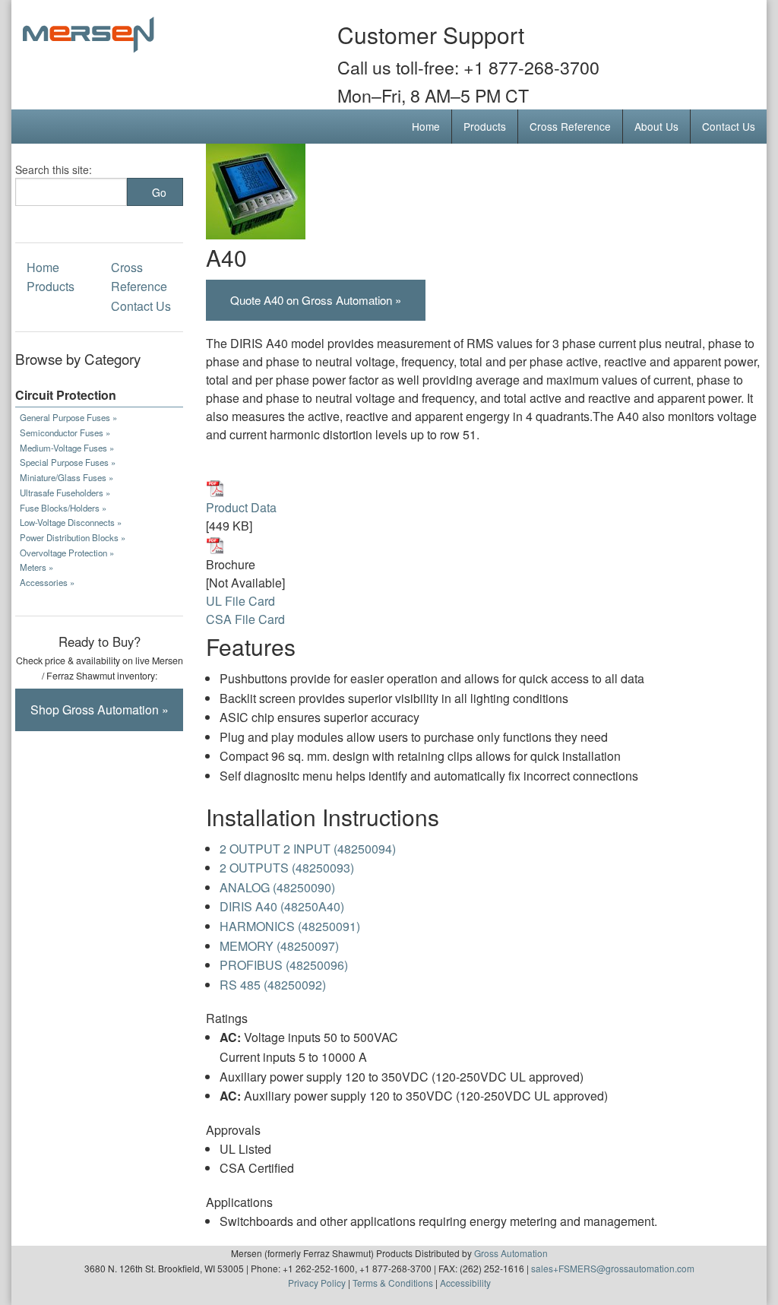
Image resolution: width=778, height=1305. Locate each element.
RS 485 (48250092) (273, 984)
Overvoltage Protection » (67, 552)
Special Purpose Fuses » (67, 462)
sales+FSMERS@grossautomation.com (612, 1268)
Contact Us (728, 126)
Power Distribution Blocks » (72, 537)
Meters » (36, 567)
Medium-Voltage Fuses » (67, 448)
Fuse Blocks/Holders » (63, 508)
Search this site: (53, 169)
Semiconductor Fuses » (65, 432)
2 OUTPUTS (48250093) (287, 867)
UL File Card (240, 601)
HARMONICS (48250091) (290, 926)
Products (484, 126)
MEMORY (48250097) (279, 946)
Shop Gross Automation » (99, 709)
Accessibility (465, 1282)
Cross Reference (570, 126)
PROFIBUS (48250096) (284, 965)
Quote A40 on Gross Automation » (315, 300)
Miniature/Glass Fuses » (66, 477)
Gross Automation (511, 1252)
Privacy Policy (317, 1282)
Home (426, 126)
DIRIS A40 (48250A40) (282, 906)
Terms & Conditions (393, 1282)
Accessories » (47, 582)
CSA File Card (245, 619)
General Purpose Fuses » (68, 417)
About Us (656, 126)
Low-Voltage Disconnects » (71, 522)
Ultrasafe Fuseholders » (65, 492)
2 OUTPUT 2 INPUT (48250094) (308, 848)
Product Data (241, 507)
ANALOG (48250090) (277, 887)
